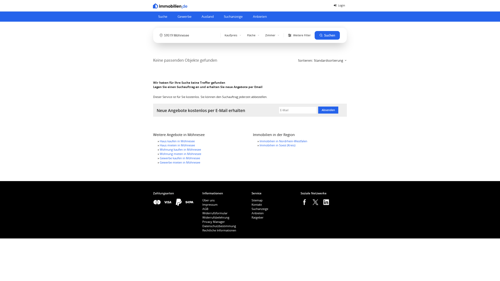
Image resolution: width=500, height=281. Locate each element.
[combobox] (187, 35)
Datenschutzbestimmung (219, 226)
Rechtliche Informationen (219, 230)
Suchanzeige (233, 16)
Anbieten (260, 16)
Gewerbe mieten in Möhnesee (180, 162)
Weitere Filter (302, 35)
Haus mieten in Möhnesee (177, 145)
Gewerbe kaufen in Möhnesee (180, 158)
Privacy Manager (213, 222)
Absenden (328, 110)
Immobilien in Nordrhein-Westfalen (283, 141)
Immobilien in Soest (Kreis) (277, 145)
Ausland (208, 16)
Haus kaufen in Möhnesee (177, 141)
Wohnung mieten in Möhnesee (180, 154)
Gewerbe (185, 16)
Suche (162, 16)
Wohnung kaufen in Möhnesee (180, 149)
